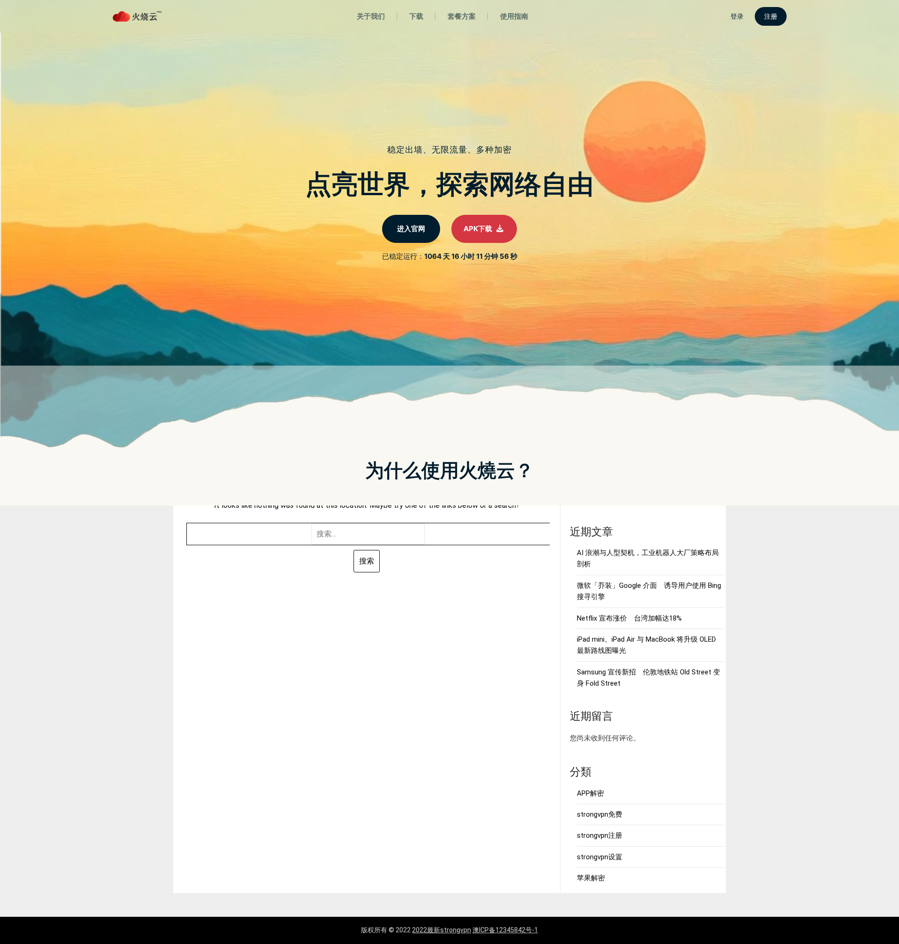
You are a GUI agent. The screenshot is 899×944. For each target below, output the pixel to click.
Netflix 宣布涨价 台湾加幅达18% (629, 618)
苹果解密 (591, 878)
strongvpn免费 (599, 814)
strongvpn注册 (599, 835)
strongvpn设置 (599, 857)
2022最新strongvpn (441, 930)
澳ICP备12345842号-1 (505, 930)
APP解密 (590, 793)
